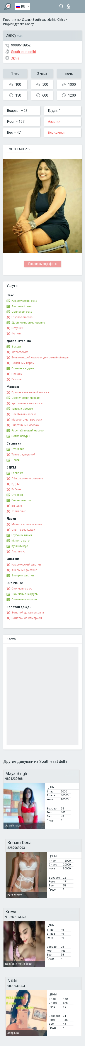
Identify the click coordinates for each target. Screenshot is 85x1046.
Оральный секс (22, 311)
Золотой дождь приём (27, 618)
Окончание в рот (23, 588)
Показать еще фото (42, 264)
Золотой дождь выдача (28, 612)
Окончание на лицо (24, 599)
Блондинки (56, 133)
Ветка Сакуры (21, 436)
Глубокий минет (22, 535)
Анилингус (18, 551)
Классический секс (24, 300)
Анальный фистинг (24, 570)
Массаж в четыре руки (27, 419)
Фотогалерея (19, 149)
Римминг (17, 379)
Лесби (16, 460)
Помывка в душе (23, 368)
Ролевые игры (21, 500)
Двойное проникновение (28, 322)
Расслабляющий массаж (28, 430)
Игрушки (17, 328)
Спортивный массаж (25, 425)
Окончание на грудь (25, 594)
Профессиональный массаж (30, 392)
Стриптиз (18, 449)
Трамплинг (19, 511)
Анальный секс (22, 306)
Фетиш (16, 333)
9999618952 (21, 45)
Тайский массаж (22, 408)
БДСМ (16, 484)
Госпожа (17, 473)
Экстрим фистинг (23, 575)
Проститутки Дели (16, 19)
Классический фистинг (27, 564)
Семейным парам (23, 363)
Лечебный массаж (24, 414)
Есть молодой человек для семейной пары (40, 357)
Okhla (61, 19)
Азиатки (54, 122)
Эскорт (16, 346)
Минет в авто (21, 540)
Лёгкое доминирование (27, 478)
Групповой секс (22, 317)
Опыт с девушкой (23, 529)
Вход (69, 5)
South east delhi (43, 19)
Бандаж (17, 505)
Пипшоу (17, 373)
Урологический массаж (27, 403)
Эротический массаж (26, 397)
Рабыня (16, 489)
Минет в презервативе (27, 524)
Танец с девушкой (23, 454)
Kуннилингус (20, 546)
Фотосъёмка (20, 352)
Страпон (17, 494)
